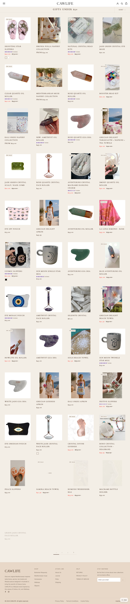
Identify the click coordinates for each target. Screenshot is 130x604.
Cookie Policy (85, 601)
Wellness (37, 582)
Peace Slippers (13, 489)
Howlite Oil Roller (16, 358)
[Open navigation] (4, 3)
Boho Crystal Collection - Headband (107, 446)
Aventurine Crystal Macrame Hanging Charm (79, 185)
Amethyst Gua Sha (46, 358)
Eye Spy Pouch (12, 229)
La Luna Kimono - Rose (111, 229)
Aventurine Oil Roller (80, 229)
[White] (8, 57)
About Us (58, 572)
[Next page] (74, 552)
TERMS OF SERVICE (82, 579)
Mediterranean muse (40, 576)
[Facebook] (5, 592)
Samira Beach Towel (47, 489)
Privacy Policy (59, 601)
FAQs (57, 579)
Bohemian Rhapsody (40, 572)
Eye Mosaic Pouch (15, 315)
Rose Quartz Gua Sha (79, 137)
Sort (121, 10)
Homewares (38, 579)
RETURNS (79, 572)
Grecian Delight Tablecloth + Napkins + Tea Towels (112, 140)
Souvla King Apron (110, 531)
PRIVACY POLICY (81, 576)
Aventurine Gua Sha (79, 271)
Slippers (36, 585)
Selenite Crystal (77, 315)
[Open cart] (126, 3)
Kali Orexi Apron (77, 401)
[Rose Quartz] (37, 453)
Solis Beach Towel (78, 358)
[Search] (122, 3)
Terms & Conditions (72, 601)
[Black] (6, 279)
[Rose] (6, 57)
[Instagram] (8, 592)
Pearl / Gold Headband (80, 531)
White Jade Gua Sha (15, 401)
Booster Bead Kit (108, 93)
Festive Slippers (108, 401)
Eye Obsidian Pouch (15, 444)
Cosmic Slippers (13, 271)
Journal (57, 576)
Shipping (58, 582)
